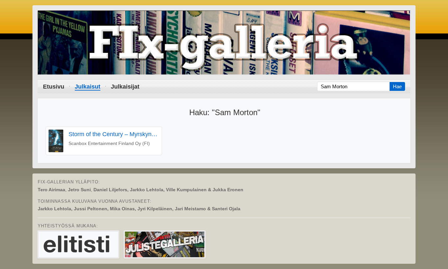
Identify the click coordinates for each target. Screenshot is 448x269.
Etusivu (53, 86)
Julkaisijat (125, 86)
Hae (397, 86)
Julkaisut (87, 86)
